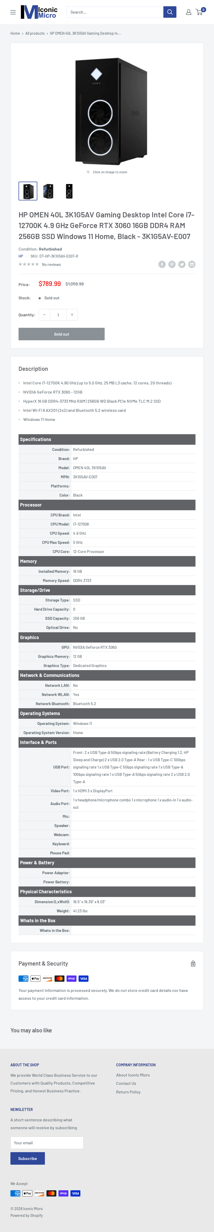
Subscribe (27, 1158)
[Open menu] (13, 12)
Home (15, 33)
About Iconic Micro (133, 1074)
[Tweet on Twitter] (182, 264)
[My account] (188, 12)
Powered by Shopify (26, 1215)
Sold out (61, 333)
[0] (199, 12)
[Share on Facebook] (162, 264)
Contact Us (126, 1083)
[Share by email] (191, 264)
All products (35, 33)
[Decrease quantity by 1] (44, 314)
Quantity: (27, 314)
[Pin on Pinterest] (172, 264)
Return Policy (128, 1091)
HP (21, 256)
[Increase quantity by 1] (72, 314)
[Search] (169, 12)
